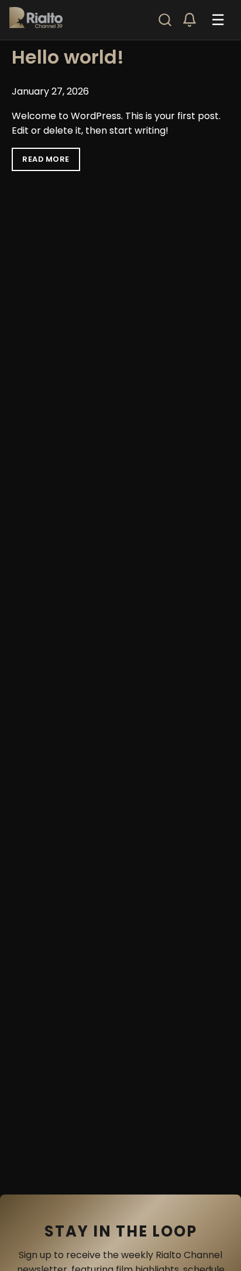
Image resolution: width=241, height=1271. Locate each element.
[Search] (165, 20)
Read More (46, 159)
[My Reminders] (189, 20)
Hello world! (68, 57)
